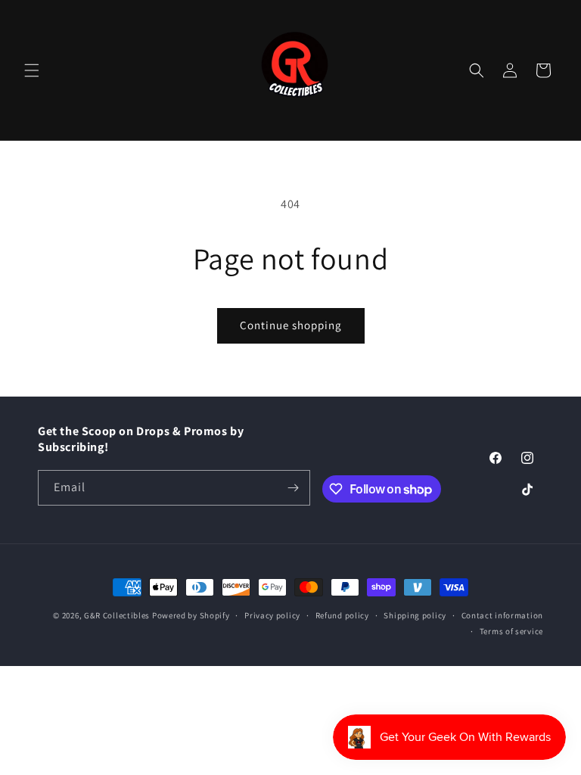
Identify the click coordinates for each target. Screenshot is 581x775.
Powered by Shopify (191, 615)
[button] (31, 70)
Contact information (502, 615)
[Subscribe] (292, 488)
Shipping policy (415, 615)
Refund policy (342, 615)
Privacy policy (272, 615)
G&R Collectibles (117, 615)
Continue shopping (291, 325)
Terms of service (511, 631)
